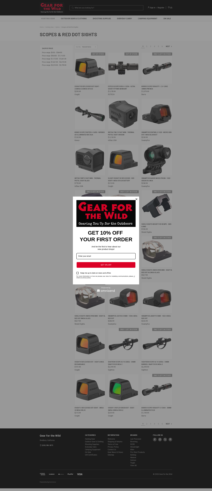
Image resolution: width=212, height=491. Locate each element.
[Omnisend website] (106, 289)
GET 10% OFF (106, 265)
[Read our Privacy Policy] (134, 276)
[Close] (136, 199)
